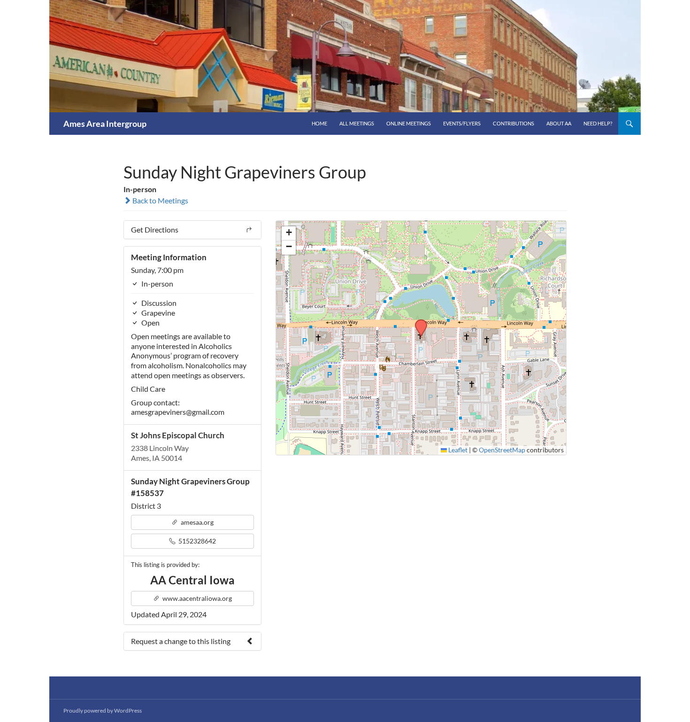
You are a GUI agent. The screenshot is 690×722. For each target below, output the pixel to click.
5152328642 (196, 541)
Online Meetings (408, 123)
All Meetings (356, 123)
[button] (418, 322)
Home (319, 123)
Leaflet (457, 450)
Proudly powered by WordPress (102, 710)
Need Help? (597, 123)
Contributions (513, 123)
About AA (558, 123)
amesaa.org (196, 522)
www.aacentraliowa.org (196, 598)
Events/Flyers (462, 123)
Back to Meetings (159, 200)
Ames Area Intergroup (104, 123)
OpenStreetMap (502, 450)
